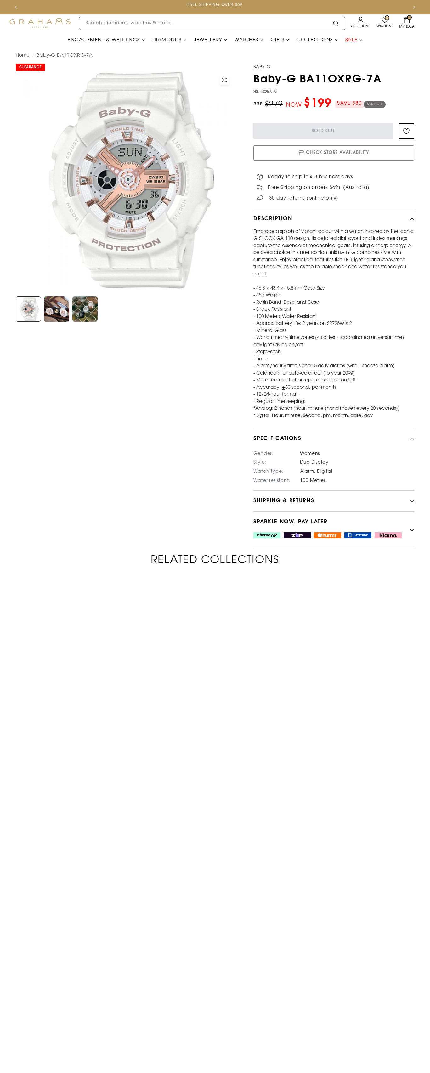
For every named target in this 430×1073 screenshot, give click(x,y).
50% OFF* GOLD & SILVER (199, 5)
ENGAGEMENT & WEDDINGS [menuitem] (104, 40)
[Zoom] (224, 80)
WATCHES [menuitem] (246, 40)
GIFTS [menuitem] (278, 40)
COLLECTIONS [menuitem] (315, 40)
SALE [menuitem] (351, 40)
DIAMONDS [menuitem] (167, 40)
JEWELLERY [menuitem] (208, 40)
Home (23, 55)
